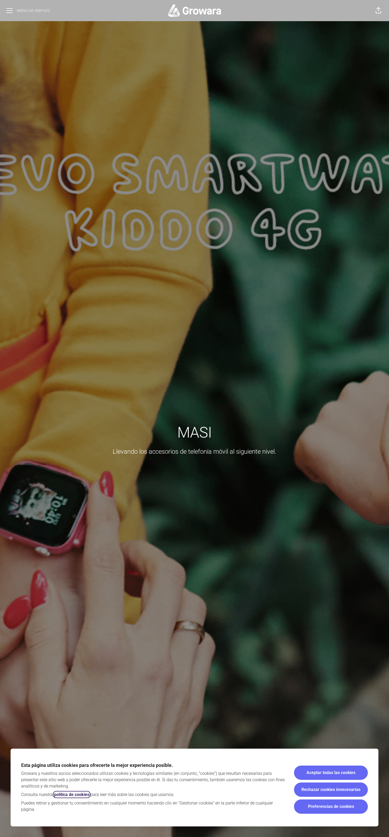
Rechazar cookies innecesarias (330, 789)
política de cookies (71, 794)
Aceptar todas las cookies (330, 772)
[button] (378, 10)
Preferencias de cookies (331, 806)
